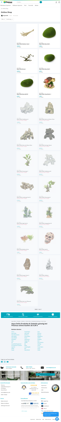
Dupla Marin (27, 331)
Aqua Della (13, 333)
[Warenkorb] (59, 2)
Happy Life (26, 341)
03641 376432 (29, 367)
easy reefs (26, 333)
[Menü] (1, 2)
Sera (38, 341)
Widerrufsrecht (4, 401)
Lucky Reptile (27, 347)
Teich (25, 5)
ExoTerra (26, 334)
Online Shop (5, 8)
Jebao (25, 345)
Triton (38, 345)
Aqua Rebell (14, 338)
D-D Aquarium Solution (16, 345)
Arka (12, 341)
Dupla (12, 350)
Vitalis (38, 350)
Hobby (25, 342)
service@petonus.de (51, 367)
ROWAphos (40, 336)
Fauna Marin (27, 336)
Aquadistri (13, 339)
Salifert (39, 338)
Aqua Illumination (15, 334)
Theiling (39, 344)
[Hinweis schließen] (57, 413)
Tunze (38, 348)
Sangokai (39, 339)
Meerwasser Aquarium (5, 5)
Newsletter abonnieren (45, 374)
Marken (36, 5)
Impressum (43, 385)
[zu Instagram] (4, 362)
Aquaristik (5, 15)
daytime (13, 347)
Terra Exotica (40, 342)
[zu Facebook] (2, 362)
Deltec (12, 348)
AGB (42, 390)
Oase (38, 331)
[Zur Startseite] (7, 2)
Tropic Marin (40, 347)
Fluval (25, 338)
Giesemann (27, 339)
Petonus (39, 333)
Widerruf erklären (5, 403)
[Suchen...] (41, 2)
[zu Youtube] (7, 362)
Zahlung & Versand (5, 405)
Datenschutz (44, 387)
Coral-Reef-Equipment (16, 344)
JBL (25, 344)
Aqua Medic (14, 336)
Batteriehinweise (45, 392)
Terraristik (30, 5)
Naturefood (27, 350)
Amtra (12, 331)
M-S (25, 348)
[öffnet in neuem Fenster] (34, 393)
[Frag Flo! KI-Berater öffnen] (57, 419)
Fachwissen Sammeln (11, 367)
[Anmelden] (56, 2)
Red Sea (39, 334)
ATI (12, 342)
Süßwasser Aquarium (17, 5)
